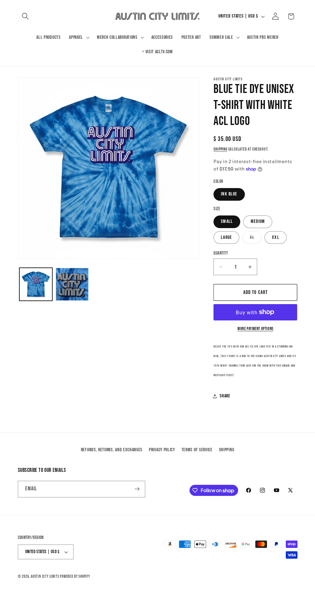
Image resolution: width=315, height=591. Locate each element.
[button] (26, 16)
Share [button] (225, 396)
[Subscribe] (137, 489)
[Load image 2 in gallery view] (72, 284)
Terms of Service (197, 450)
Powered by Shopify (75, 576)
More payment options (255, 328)
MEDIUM (258, 221)
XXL (275, 237)
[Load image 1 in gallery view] (35, 284)
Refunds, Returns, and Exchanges (111, 450)
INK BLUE (229, 194)
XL (256, 239)
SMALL (227, 221)
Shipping (220, 149)
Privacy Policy (162, 450)
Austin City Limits (45, 576)
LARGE (226, 237)
